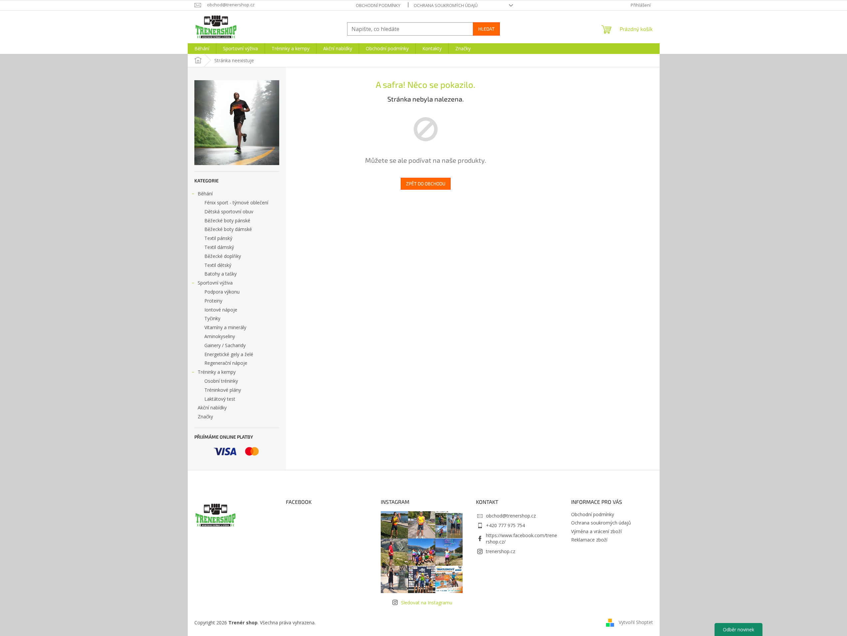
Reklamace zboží (589, 539)
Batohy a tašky (220, 274)
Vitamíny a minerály (225, 327)
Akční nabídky (212, 407)
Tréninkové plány (222, 390)
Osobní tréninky (221, 381)
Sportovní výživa (215, 283)
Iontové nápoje (220, 310)
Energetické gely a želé (228, 354)
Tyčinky (212, 318)
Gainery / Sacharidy (225, 345)
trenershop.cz (500, 551)
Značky (205, 416)
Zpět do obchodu (425, 183)
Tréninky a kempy (217, 372)
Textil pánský (218, 238)
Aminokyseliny (219, 336)
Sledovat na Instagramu (426, 602)
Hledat (486, 29)
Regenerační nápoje (225, 363)
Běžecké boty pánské (227, 220)
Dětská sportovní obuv (228, 211)
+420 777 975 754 (505, 525)
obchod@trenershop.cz (511, 516)
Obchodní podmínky (378, 5)
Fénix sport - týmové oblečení (236, 202)
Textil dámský (219, 247)
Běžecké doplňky (222, 256)
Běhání (205, 193)
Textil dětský (217, 265)
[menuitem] (202, 48)
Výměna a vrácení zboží (596, 531)
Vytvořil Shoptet (636, 622)
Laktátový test (219, 399)
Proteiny (213, 301)
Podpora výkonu (222, 292)
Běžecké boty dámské (228, 229)
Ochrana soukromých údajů (446, 5)
